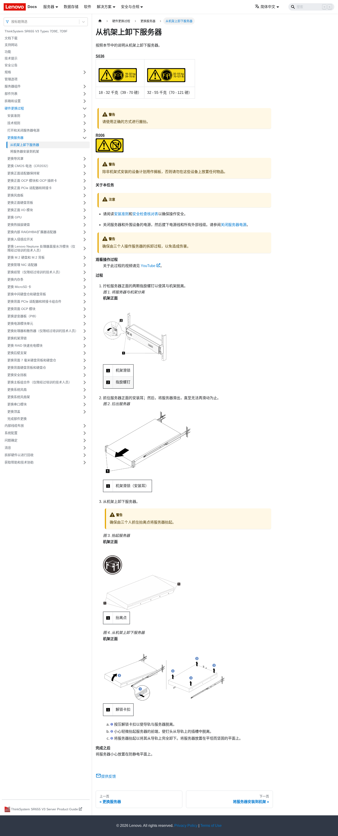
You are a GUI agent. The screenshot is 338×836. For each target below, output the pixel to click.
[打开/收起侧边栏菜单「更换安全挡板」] (85, 375)
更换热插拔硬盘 (18, 224)
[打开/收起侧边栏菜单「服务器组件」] (85, 86)
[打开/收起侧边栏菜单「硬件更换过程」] (85, 108)
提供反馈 (108, 776)
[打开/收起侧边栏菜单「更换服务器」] (85, 138)
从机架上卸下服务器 (24, 145)
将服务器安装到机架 (24, 151)
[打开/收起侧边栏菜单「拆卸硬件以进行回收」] (85, 455)
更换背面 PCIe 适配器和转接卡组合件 (34, 301)
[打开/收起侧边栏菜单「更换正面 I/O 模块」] (85, 210)
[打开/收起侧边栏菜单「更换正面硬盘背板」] (85, 202)
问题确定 (11, 440)
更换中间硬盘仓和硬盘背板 (26, 294)
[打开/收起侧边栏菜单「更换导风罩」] (85, 158)
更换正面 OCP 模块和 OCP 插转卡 (32, 180)
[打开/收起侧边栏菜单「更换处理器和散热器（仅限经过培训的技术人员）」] (85, 331)
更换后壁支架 (17, 353)
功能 (8, 51)
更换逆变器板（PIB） (22, 316)
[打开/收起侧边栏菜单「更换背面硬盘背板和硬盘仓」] (85, 367)
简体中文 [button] (268, 7)
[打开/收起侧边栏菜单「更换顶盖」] (85, 411)
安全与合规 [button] (130, 7)
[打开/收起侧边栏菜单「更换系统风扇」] (85, 389)
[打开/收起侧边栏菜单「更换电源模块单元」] (85, 323)
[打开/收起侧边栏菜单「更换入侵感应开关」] (85, 239)
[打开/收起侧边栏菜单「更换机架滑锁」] (85, 338)
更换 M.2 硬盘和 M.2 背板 (26, 257)
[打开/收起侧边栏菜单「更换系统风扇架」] (85, 397)
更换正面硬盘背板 (20, 202)
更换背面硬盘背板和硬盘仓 (26, 367)
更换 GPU (14, 217)
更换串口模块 (17, 404)
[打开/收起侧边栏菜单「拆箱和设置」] (85, 101)
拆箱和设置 (13, 101)
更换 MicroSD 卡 (19, 287)
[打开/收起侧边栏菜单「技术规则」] (85, 123)
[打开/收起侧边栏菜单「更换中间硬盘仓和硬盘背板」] (85, 294)
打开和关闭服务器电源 (23, 130)
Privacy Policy (186, 826)
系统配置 (11, 433)
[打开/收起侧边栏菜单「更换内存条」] (85, 279)
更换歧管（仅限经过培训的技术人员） (34, 272)
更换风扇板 (15, 195)
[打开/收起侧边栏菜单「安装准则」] (85, 116)
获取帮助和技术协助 (19, 462)
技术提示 (11, 58)
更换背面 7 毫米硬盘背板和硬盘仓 (31, 360)
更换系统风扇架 (18, 397)
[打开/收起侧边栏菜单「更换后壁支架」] (85, 353)
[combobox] (11, 21)
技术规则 (13, 123)
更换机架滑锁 (17, 338)
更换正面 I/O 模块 (20, 210)
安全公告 (11, 65)
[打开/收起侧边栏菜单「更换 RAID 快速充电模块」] (85, 345)
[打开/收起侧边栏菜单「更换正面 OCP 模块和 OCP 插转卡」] (85, 180)
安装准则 (13, 115)
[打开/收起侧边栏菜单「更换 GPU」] (85, 217)
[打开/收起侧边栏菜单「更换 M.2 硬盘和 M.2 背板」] (85, 257)
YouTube (148, 266)
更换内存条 (15, 279)
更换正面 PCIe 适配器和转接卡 (29, 188)
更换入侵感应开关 (20, 239)
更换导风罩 (15, 158)
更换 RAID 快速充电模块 (25, 345)
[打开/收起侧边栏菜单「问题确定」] (85, 440)
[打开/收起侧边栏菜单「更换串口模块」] (85, 404)
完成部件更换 (17, 419)
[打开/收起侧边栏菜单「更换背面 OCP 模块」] (85, 309)
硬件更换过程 (14, 108)
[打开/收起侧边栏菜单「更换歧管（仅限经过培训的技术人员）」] (85, 272)
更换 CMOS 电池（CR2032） (28, 166)
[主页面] (100, 21)
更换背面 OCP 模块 (21, 309)
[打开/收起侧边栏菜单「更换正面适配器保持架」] (85, 173)
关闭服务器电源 (233, 225)
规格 (8, 72)
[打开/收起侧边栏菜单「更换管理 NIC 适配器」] (85, 265)
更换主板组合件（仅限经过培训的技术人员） (39, 382)
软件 (87, 7)
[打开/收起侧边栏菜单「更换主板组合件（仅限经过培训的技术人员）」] (85, 382)
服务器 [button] (48, 7)
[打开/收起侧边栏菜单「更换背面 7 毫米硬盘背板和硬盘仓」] (85, 360)
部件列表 (11, 93)
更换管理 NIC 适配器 (22, 265)
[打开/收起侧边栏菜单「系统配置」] (85, 433)
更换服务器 (15, 137)
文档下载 (11, 38)
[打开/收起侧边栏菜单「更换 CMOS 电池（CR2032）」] (85, 166)
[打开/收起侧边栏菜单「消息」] (85, 447)
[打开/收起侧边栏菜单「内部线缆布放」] (85, 425)
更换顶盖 (13, 411)
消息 (8, 447)
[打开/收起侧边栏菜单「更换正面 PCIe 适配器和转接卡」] (85, 188)
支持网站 (11, 45)
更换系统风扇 (17, 389)
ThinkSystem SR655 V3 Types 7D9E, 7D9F (36, 31)
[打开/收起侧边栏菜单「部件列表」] (85, 94)
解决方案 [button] (104, 7)
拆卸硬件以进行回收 (19, 455)
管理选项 (11, 79)
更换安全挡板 (17, 375)
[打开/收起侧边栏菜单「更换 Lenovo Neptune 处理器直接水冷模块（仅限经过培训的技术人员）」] (85, 248)
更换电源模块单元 (20, 323)
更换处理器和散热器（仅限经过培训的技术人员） (42, 331)
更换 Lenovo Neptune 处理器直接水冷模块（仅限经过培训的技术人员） (41, 248)
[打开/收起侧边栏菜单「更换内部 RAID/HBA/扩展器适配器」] (85, 232)
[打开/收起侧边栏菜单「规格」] (85, 72)
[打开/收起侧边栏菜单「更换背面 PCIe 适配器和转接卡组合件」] (85, 301)
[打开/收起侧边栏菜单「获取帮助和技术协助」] (85, 462)
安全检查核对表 (145, 214)
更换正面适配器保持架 (23, 173)
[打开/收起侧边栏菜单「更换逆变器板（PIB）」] (85, 316)
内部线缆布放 (14, 425)
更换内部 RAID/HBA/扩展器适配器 (31, 232)
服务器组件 (13, 86)
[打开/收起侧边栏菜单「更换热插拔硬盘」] (85, 225)
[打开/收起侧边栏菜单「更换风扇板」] (85, 195)
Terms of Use (211, 826)
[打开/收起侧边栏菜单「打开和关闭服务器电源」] (85, 130)
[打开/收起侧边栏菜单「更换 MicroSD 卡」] (85, 287)
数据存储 (71, 7)
